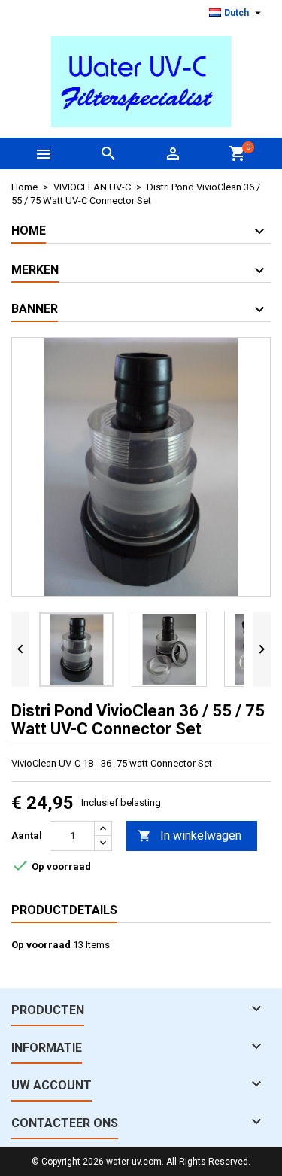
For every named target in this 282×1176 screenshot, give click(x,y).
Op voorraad (41, 944)
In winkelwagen (189, 835)
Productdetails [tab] (64, 910)
